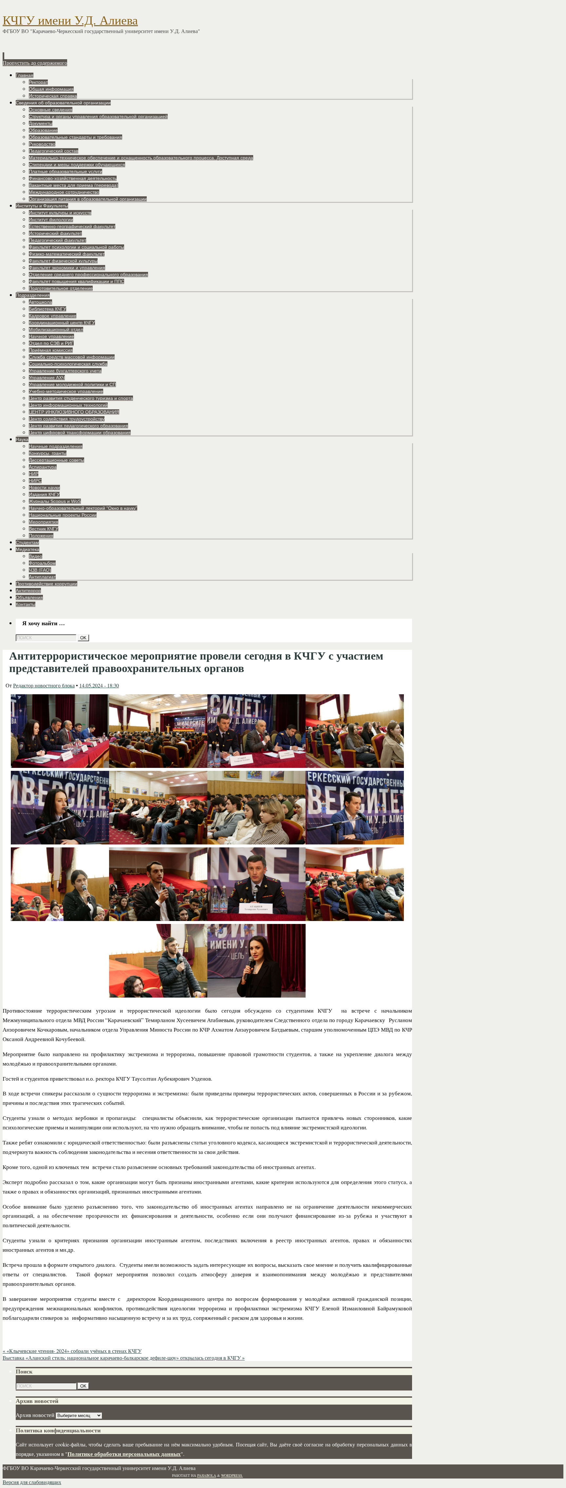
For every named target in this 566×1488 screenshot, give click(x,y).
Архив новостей (35, 1415)
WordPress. (232, 1475)
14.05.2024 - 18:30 (99, 685)
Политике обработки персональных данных (124, 1454)
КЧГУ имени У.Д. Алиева (70, 20)
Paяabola (206, 1475)
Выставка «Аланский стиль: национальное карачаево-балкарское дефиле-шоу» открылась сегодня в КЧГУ (124, 1357)
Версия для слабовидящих (32, 1482)
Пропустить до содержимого (35, 62)
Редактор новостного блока (44, 685)
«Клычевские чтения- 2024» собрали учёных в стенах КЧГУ (72, 1350)
